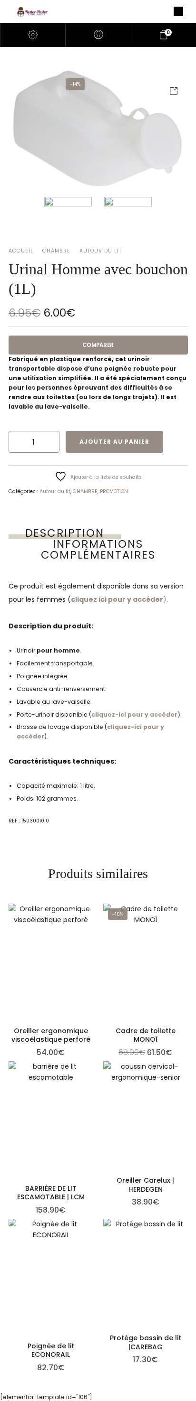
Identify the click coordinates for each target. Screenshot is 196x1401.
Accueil (21, 250)
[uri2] (128, 220)
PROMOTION (114, 491)
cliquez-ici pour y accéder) (135, 714)
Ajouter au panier (114, 442)
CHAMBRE (56, 250)
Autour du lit (100, 250)
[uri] (98, 129)
